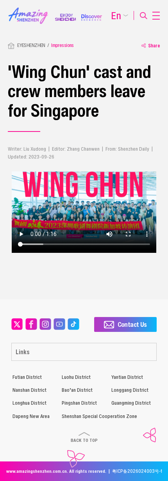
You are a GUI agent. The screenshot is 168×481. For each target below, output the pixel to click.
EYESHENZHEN (31, 45)
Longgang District (129, 390)
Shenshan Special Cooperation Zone (99, 416)
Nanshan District (29, 390)
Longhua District (29, 403)
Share (154, 45)
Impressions (62, 45)
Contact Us (132, 324)
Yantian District (127, 377)
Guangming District (131, 403)
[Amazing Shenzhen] (31, 9)
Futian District (27, 377)
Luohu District (76, 377)
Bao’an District (77, 390)
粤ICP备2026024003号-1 (137, 471)
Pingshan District (79, 403)
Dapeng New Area (31, 416)
